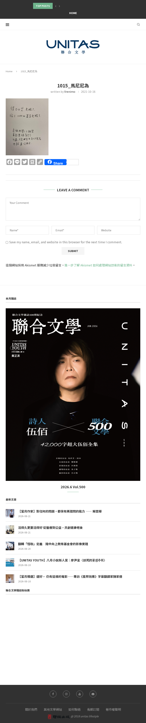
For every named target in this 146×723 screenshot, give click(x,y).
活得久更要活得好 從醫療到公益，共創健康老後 (50, 527)
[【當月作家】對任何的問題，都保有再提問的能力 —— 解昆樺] (10, 513)
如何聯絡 (74, 709)
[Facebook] (53, 694)
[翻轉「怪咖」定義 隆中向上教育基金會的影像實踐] (10, 546)
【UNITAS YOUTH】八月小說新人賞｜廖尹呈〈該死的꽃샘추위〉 (62, 560)
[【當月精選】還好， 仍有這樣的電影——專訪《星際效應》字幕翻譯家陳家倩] (10, 578)
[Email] (93, 694)
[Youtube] (79, 694)
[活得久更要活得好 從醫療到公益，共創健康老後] (10, 529)
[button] (55, 6)
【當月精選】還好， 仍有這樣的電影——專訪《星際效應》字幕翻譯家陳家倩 (70, 576)
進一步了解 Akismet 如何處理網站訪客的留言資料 (98, 265)
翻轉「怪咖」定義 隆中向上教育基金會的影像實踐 (53, 544)
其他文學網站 (53, 709)
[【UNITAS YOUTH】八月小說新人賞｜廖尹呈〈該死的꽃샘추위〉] (10, 562)
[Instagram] (66, 694)
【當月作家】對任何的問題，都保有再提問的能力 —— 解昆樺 (60, 511)
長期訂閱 (93, 709)
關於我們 (31, 709)
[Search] (138, 24)
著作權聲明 (113, 709)
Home (73, 13)
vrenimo (69, 91)
